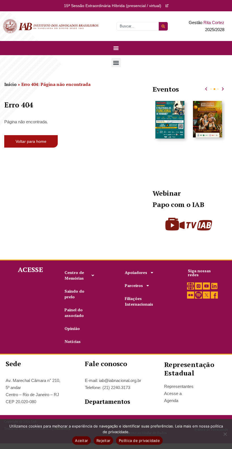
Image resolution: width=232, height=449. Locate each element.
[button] (116, 62)
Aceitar (81, 440)
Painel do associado (74, 312)
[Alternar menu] (116, 48)
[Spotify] (198, 295)
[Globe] (190, 286)
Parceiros (134, 285)
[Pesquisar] (163, 26)
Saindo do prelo (74, 293)
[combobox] (138, 26)
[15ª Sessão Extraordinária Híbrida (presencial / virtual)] (167, 5)
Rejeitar (103, 440)
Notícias (73, 341)
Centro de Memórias (74, 275)
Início (10, 84)
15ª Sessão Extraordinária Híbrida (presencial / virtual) (112, 5)
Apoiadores (136, 272)
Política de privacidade (139, 440)
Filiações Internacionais (139, 301)
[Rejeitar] (225, 434)
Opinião (72, 328)
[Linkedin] (214, 286)
